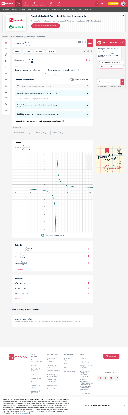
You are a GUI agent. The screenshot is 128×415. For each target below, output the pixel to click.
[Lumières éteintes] (105, 3)
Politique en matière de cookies (86, 366)
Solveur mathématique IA (36, 360)
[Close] (125, 405)
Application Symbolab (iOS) (52, 375)
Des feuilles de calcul (35, 369)
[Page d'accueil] (18, 360)
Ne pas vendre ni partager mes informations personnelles (85, 373)
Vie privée (83, 358)
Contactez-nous (69, 371)
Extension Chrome (53, 389)
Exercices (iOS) (52, 385)
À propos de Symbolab (68, 359)
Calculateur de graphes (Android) (53, 366)
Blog (65, 363)
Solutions (5, 36)
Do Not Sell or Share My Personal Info (97, 405)
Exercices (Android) (53, 370)
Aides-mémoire (36, 378)
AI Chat (33, 365)
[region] (64, 405)
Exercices (34, 374)
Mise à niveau (113, 3)
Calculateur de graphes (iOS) (51, 380)
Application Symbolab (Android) (51, 359)
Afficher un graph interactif (55, 235)
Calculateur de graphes (35, 386)
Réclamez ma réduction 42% (45, 25)
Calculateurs (35, 382)
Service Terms (84, 362)
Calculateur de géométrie (35, 391)
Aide (65, 367)
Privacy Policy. (24, 413)
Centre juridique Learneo (85, 394)
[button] (79, 44)
